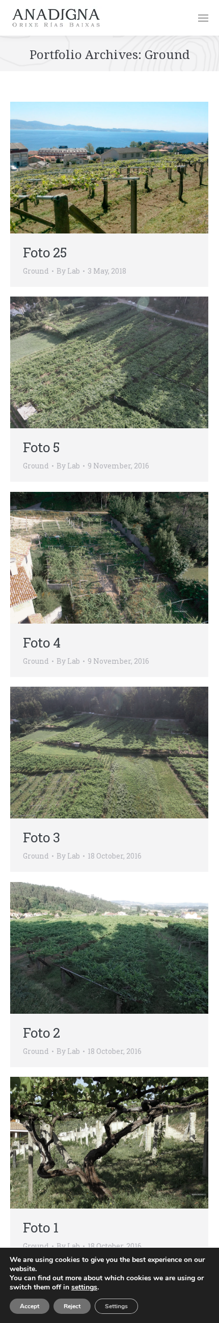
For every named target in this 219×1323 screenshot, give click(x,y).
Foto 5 (41, 447)
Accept (29, 1306)
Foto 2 (41, 1032)
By (68, 271)
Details (123, 168)
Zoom (96, 168)
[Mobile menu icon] (203, 18)
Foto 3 (41, 837)
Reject (72, 1306)
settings (84, 1287)
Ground (36, 271)
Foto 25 (45, 252)
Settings (116, 1306)
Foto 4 (42, 642)
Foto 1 (41, 1227)
